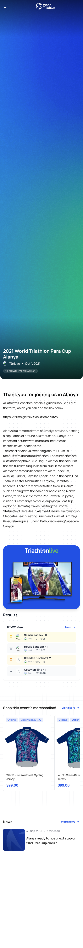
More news (68, 821)
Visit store (68, 707)
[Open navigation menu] (6, 6)
